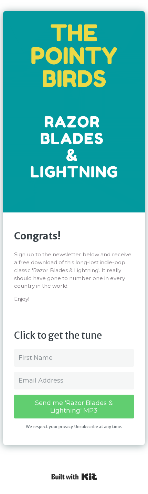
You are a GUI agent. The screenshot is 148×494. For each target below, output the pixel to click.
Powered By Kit (74, 477)
